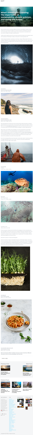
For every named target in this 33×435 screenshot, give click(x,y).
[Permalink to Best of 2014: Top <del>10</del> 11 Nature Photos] (27, 387)
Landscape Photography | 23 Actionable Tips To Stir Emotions (5, 391)
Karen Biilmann (8, 21)
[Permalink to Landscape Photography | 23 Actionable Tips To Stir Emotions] (5, 387)
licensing (10, 402)
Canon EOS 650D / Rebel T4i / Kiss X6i (7, 348)
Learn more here (19, 354)
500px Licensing (11, 401)
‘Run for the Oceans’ (28, 132)
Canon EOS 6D (3, 88)
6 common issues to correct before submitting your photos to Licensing (16, 391)
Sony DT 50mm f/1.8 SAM (5, 296)
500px (13, 402)
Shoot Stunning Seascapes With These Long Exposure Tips (27, 374)
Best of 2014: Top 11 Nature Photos (27, 390)
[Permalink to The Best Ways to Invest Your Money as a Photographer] (5, 370)
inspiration (10, 399)
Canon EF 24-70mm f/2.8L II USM (6, 119)
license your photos (11, 400)
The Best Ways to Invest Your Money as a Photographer (5, 373)
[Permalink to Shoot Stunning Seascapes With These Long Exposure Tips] (27, 371)
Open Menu (4, 1)
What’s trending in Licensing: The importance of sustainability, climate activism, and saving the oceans (16, 16)
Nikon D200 (3, 196)
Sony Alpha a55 (3, 295)
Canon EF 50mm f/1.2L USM (5, 349)
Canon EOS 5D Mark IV (4, 118)
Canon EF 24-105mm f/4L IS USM (6, 90)
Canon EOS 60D (3, 166)
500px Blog (3, 10)
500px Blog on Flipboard (3, 410)
